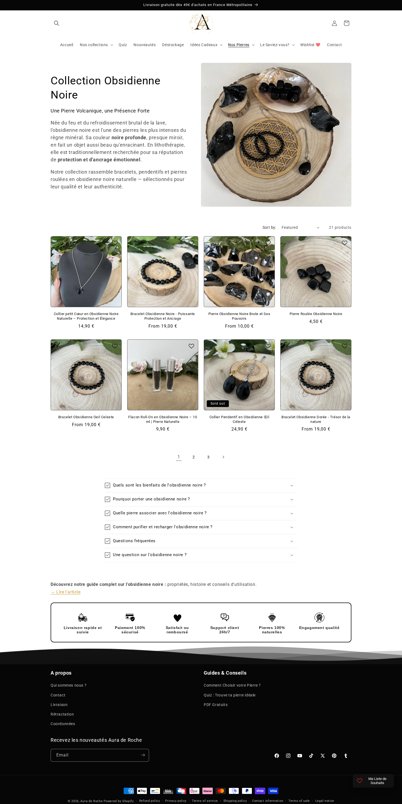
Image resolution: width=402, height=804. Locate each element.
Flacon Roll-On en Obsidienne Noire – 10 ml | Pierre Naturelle (162, 419)
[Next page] (223, 457)
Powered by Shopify (119, 801)
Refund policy (149, 801)
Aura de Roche (91, 801)
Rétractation (62, 714)
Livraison (59, 704)
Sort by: (269, 227)
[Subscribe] (143, 755)
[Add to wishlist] (114, 243)
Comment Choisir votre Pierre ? (232, 685)
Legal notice (324, 801)
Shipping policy (235, 801)
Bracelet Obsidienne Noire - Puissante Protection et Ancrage (162, 316)
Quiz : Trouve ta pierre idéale (230, 695)
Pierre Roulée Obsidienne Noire (316, 314)
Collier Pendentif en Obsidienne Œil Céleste (239, 419)
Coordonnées (63, 724)
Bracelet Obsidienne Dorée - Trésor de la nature (315, 419)
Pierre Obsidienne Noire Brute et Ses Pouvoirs (239, 316)
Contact (58, 695)
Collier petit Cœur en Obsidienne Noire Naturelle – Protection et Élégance (86, 316)
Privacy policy (176, 801)
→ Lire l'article (66, 592)
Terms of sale (299, 801)
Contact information (267, 801)
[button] (57, 23)
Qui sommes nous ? (68, 685)
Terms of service (205, 801)
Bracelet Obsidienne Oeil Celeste (86, 417)
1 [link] (178, 456)
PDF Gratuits (216, 704)
